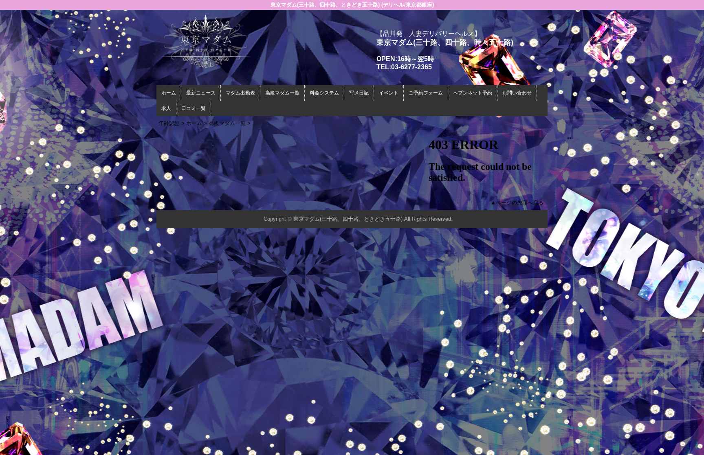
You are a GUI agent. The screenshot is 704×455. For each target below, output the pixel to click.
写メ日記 (359, 93)
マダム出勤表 (240, 93)
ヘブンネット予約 (472, 93)
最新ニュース (201, 93)
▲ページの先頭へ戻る (517, 203)
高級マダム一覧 (282, 93)
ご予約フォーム (426, 93)
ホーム (168, 93)
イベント (388, 93)
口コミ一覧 (193, 108)
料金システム (324, 93)
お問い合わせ (517, 93)
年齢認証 (169, 123)
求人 (166, 108)
